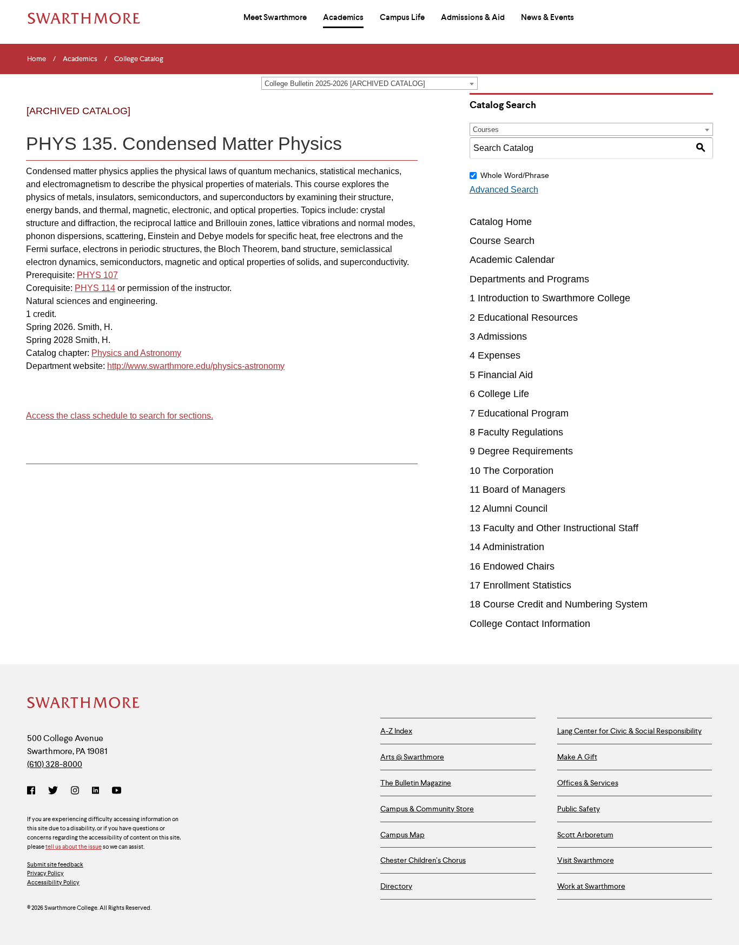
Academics (80, 59)
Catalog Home (501, 221)
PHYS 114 (95, 288)
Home (36, 59)
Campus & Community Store (427, 809)
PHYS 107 (97, 275)
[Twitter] (53, 791)
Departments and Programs (529, 279)
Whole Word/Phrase (514, 175)
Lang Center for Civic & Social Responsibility (629, 731)
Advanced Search (504, 189)
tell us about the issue (73, 846)
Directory (396, 886)
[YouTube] (117, 791)
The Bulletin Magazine (415, 783)
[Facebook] (33, 791)
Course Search (502, 240)
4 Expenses (495, 355)
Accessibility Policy (53, 882)
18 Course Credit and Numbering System (559, 604)
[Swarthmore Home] (84, 704)
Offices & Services (587, 783)
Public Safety (578, 809)
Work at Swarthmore (591, 886)
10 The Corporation (511, 470)
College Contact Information (530, 623)
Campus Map (402, 835)
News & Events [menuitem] (547, 17)
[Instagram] (75, 791)
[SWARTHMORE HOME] (84, 18)
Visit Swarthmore (585, 860)
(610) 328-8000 (54, 764)
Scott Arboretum (585, 835)
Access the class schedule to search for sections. (119, 415)
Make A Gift (577, 757)
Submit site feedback (55, 864)
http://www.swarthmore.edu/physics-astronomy (196, 366)
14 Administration (507, 546)
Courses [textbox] (486, 129)
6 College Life (499, 393)
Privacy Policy (45, 873)
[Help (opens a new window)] (406, 120)
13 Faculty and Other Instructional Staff (554, 528)
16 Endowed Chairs (512, 566)
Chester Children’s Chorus (423, 860)
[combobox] (369, 83)
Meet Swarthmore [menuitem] (275, 17)
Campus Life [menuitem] (402, 17)
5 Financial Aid (501, 374)
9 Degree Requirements (521, 451)
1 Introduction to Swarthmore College (550, 298)
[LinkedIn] (95, 791)
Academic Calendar (512, 259)
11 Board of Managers (517, 489)
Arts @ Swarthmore (412, 757)
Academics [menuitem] (343, 17)
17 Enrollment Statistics (520, 585)
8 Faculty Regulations (516, 432)
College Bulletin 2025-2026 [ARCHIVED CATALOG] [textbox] (345, 84)
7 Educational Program (519, 413)
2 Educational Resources (524, 317)
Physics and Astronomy (136, 353)
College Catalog (138, 59)
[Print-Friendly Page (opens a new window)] (383, 120)
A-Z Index (396, 731)
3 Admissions (498, 336)
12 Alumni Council (508, 508)
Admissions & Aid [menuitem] (473, 17)
